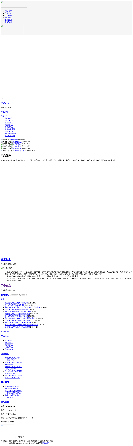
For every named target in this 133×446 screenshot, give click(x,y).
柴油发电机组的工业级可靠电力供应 (18, 312)
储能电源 (8, 118)
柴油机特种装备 (11, 133)
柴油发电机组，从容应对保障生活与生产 (20, 318)
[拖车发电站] (16, 146)
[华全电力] (14, 6)
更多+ (3, 299)
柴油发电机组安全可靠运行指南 (16, 316)
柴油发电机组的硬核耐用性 (15, 305)
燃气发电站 (9, 123)
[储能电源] (14, 140)
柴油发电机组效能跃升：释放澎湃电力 (19, 320)
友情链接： (6, 331)
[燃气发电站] (16, 144)
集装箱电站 (9, 127)
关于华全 (8, 13)
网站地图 (45, 443)
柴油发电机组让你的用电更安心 (16, 303)
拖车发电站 (9, 125)
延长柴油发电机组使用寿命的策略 (17, 327)
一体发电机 (9, 131)
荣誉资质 (6, 285)
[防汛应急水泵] (19, 150)
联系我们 (8, 22)
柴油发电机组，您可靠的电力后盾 (17, 314)
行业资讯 (8, 18)
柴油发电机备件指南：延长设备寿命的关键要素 (22, 307)
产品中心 (8, 15)
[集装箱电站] (16, 148)
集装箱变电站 (10, 136)
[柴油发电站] (16, 142)
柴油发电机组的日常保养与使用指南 (18, 322)
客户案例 (8, 20)
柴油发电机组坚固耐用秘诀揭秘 (16, 309)
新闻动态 (5, 295)
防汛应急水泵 (10, 129)
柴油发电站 (9, 120)
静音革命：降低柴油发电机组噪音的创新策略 (21, 325)
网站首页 (8, 11)
